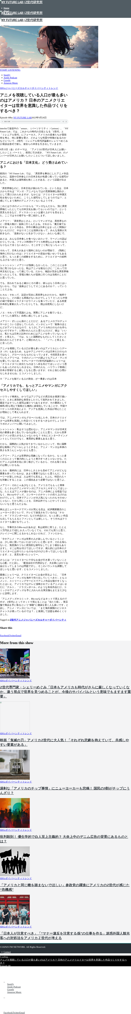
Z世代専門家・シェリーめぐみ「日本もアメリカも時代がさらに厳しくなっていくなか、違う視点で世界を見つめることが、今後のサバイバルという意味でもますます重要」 (65, 691)
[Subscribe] (4, 982)
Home (6, 8)
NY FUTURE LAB (22, 117)
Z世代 (13, 619)
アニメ (19, 619)
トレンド (53, 88)
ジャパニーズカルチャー (19, 88)
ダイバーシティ (40, 88)
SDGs (3, 88)
